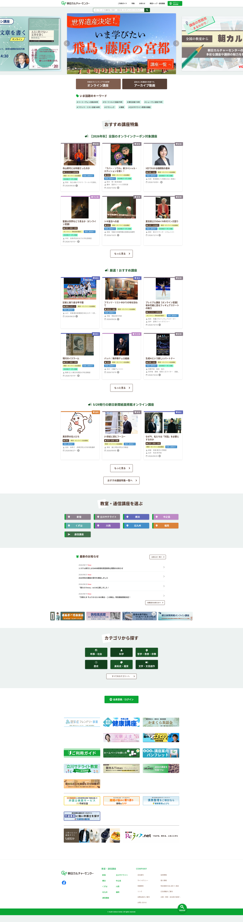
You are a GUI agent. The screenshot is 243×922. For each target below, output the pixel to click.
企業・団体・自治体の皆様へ (170, 897)
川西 (108, 525)
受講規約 (141, 886)
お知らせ (142, 3)
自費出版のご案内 (144, 897)
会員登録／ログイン (121, 699)
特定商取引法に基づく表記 (170, 886)
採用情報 (164, 875)
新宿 (79, 516)
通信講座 (79, 534)
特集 (133, 3)
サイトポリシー (143, 880)
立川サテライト (108, 516)
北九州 (137, 525)
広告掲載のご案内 (167, 891)
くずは (79, 525)
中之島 (166, 516)
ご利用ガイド (122, 3)
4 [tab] (123, 73)
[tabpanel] (121, 43)
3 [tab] (119, 73)
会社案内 (141, 875)
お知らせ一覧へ (156, 557)
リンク (140, 891)
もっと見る (120, 253)
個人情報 (164, 880)
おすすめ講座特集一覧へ (120, 480)
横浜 (137, 516)
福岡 (166, 525)
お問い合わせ (142, 902)
